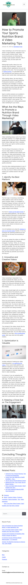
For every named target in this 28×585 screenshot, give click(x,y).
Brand (5, 497)
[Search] (24, 513)
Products (6, 495)
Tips (19, 499)
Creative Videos (12, 497)
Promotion (5, 499)
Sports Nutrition (12, 499)
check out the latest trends (16, 211)
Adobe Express (7, 71)
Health (4, 557)
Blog (3, 554)
